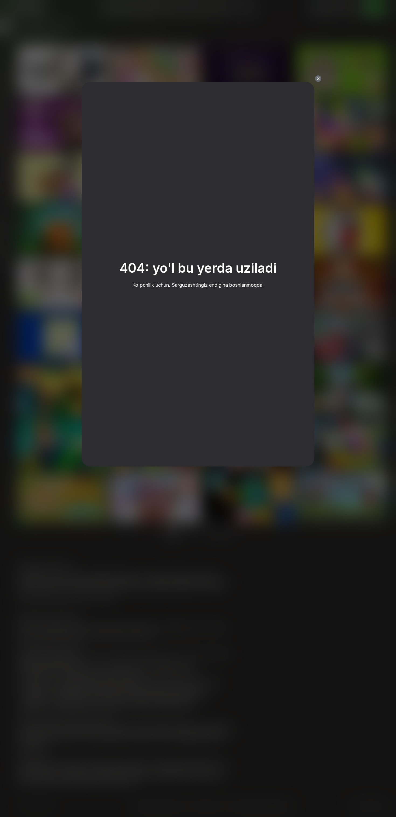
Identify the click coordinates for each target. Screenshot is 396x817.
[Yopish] (318, 78)
